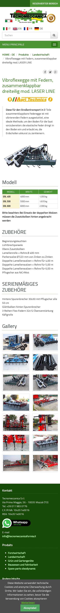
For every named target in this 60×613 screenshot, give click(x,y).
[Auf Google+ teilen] (55, 72)
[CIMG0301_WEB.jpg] (16, 362)
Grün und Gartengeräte (21, 561)
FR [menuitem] (30, 28)
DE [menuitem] (41, 28)
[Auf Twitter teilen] (50, 72)
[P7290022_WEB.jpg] (16, 423)
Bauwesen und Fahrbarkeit (23, 565)
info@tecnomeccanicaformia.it (19, 536)
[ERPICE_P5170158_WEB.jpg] (16, 463)
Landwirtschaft (40, 55)
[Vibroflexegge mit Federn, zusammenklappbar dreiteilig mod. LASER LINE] (30, 157)
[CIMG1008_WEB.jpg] (46, 382)
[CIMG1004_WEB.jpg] (16, 382)
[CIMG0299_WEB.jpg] (46, 342)
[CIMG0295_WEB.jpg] (16, 342)
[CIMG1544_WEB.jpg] (16, 403)
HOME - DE (8, 55)
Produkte (23, 55)
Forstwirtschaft (17, 553)
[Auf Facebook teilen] (45, 72)
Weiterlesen (28, 602)
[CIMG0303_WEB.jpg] (46, 362)
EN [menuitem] (20, 28)
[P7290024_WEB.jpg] (16, 443)
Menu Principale (13, 44)
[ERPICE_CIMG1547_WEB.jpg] (46, 443)
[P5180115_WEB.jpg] (46, 403)
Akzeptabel (30, 608)
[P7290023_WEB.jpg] (46, 423)
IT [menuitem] (9, 28)
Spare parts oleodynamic (22, 569)
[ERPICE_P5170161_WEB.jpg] (46, 463)
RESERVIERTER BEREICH (45, 3)
